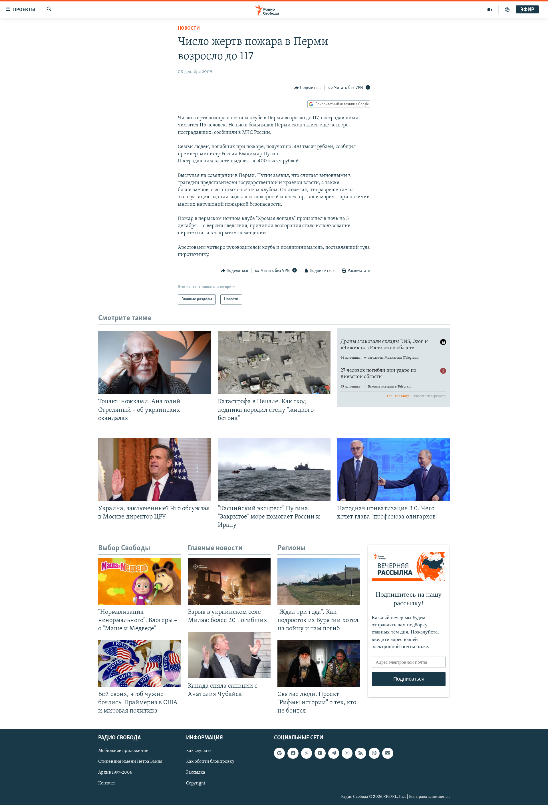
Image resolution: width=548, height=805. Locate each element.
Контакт (106, 783)
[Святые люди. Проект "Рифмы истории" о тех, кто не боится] (318, 663)
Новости (189, 28)
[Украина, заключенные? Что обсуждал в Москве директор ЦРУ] (154, 469)
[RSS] (360, 753)
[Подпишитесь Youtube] (320, 753)
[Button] (308, 88)
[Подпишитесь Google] (279, 753)
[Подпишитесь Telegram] (333, 753)
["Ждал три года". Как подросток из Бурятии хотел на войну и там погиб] (318, 581)
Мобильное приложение (123, 750)
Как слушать (198, 750)
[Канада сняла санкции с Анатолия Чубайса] (229, 655)
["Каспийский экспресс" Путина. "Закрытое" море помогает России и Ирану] (274, 469)
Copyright (195, 783)
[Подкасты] (374, 753)
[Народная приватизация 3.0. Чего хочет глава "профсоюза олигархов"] (393, 469)
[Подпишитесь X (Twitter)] (306, 753)
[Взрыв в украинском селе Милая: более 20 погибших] (229, 581)
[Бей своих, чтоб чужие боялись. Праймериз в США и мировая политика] (139, 663)
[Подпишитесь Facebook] (292, 753)
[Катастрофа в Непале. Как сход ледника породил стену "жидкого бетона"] (274, 362)
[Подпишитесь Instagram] (347, 753)
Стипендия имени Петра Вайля (130, 761)
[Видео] (490, 9)
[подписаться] (387, 753)
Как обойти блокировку (210, 761)
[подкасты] (507, 9)
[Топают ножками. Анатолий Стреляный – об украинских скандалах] (154, 362)
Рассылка (195, 772)
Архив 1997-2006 (115, 772)
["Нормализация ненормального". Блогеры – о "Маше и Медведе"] (139, 581)
